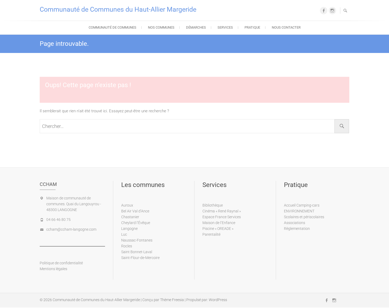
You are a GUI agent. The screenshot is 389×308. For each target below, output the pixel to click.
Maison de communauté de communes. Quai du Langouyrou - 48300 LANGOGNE (73, 204)
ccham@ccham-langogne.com (71, 229)
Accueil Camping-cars (301, 205)
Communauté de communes (112, 27)
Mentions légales (53, 269)
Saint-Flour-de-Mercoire (140, 258)
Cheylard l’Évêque (135, 223)
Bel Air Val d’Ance (135, 211)
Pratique (252, 27)
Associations (294, 223)
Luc (124, 234)
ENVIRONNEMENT (299, 211)
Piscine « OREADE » (217, 228)
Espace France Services (221, 217)
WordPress (218, 300)
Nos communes (161, 27)
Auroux (127, 205)
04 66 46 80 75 (58, 219)
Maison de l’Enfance (218, 223)
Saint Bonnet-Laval (136, 252)
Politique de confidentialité (61, 263)
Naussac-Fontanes (136, 240)
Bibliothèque (212, 205)
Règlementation (297, 228)
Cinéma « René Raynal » (221, 211)
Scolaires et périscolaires (304, 217)
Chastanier (130, 217)
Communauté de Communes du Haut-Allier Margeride (118, 9)
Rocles (126, 246)
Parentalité (211, 234)
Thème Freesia (172, 300)
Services (225, 27)
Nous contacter (286, 27)
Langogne (129, 228)
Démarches (196, 27)
